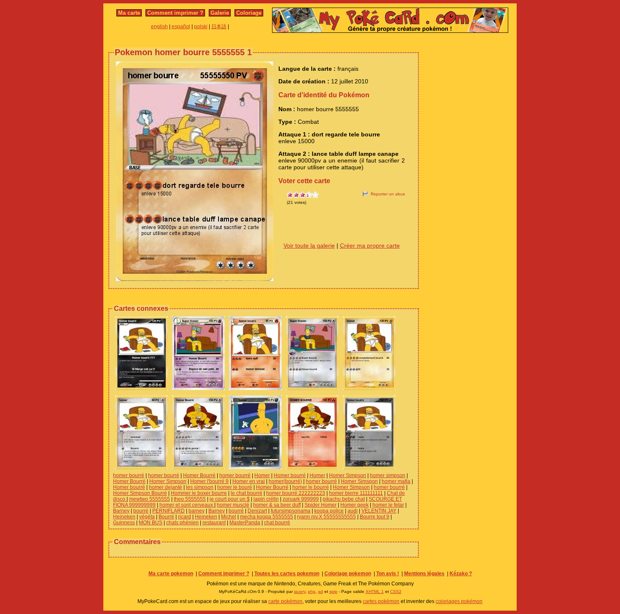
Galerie (219, 13)
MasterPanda (244, 523)
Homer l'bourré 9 (209, 481)
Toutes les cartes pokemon (286, 574)
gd (320, 591)
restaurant (214, 523)
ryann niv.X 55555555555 (326, 517)
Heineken (124, 517)
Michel (228, 517)
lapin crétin (266, 499)
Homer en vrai (248, 481)
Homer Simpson (347, 475)
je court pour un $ (230, 499)
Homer (262, 475)
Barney (121, 511)
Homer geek (354, 505)
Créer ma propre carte (370, 245)
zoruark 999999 (301, 499)
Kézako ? (461, 574)
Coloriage (248, 13)
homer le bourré (310, 487)
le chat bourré (246, 493)
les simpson (199, 487)
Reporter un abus (388, 194)
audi (353, 511)
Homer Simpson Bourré (140, 493)
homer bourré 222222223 (295, 493)
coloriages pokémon (459, 601)
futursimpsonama (290, 511)
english (159, 26)
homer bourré (128, 475)
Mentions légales (424, 574)
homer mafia (396, 481)
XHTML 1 (375, 591)
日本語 (218, 26)
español (181, 26)
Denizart (257, 511)
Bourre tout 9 (374, 517)
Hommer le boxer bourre (199, 493)
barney (197, 511)
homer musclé (233, 505)
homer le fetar (388, 505)
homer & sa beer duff (277, 505)
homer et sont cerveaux (186, 505)
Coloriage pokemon (347, 574)
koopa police (329, 511)
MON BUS (150, 523)
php (311, 591)
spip (333, 591)
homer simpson (387, 475)
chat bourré (277, 523)
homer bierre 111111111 (356, 493)
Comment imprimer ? (175, 13)
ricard (184, 517)
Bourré (166, 517)
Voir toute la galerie (309, 245)
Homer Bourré (199, 475)
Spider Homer (321, 505)
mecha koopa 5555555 (266, 517)
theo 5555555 (190, 499)
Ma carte (129, 13)
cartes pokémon (381, 601)
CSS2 (396, 591)
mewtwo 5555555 (149, 499)
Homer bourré (290, 475)
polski (201, 26)
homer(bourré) (285, 481)
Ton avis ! (387, 574)
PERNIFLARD (168, 511)
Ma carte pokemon (170, 574)
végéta (147, 517)
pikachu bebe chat (344, 499)
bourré (140, 511)
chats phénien (182, 523)
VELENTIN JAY (378, 511)
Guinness (124, 523)
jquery (299, 591)
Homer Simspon (359, 481)
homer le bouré (234, 487)
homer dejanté (165, 487)
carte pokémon (285, 601)
